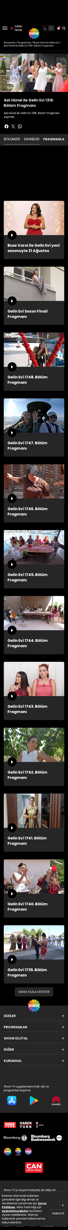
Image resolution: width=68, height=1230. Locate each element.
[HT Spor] (39, 1124)
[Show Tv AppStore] (12, 1100)
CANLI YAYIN (17, 28)
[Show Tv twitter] (13, 126)
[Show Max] (28, 1151)
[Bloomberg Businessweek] (46, 1137)
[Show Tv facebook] (6, 126)
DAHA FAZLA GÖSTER (34, 992)
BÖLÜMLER (12, 139)
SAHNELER (31, 139)
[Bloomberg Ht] (15, 1137)
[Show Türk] (18, 1151)
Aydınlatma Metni (15, 1211)
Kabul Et (58, 1213)
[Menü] (4, 28)
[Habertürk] (10, 1124)
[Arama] (64, 28)
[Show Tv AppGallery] (56, 1100)
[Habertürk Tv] (26, 1124)
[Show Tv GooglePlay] (34, 1100)
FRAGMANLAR (54, 139)
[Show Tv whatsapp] (20, 126)
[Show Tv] (34, 33)
